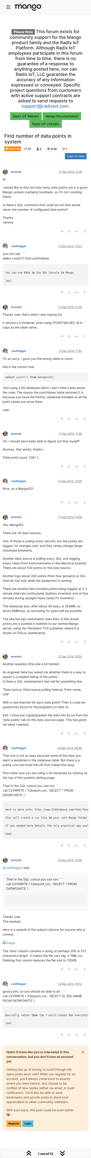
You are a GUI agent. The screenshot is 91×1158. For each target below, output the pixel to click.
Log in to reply (76, 156)
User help (14, 148)
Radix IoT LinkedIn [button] (45, 124)
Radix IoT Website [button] (26, 116)
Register (13, 1123)
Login (27, 1123)
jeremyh (16, 171)
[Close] (83, 1052)
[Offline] (7, 171)
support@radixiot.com (44, 106)
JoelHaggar (18, 246)
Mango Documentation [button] (62, 116)
